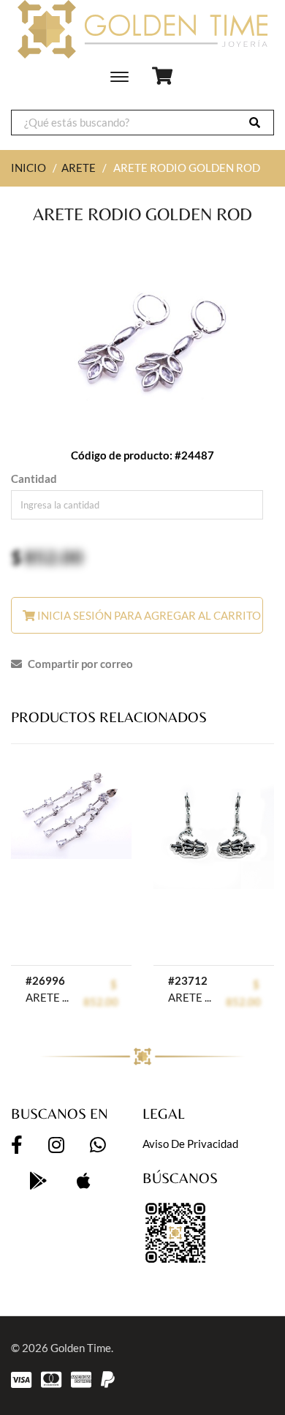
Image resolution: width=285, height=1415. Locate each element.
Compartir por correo (79, 663)
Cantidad (34, 478)
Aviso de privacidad (190, 1143)
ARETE (78, 167)
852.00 (53, 557)
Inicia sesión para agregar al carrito (148, 615)
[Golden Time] (142, 29)
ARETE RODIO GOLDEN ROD (47, 997)
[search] (255, 122)
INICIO (28, 167)
